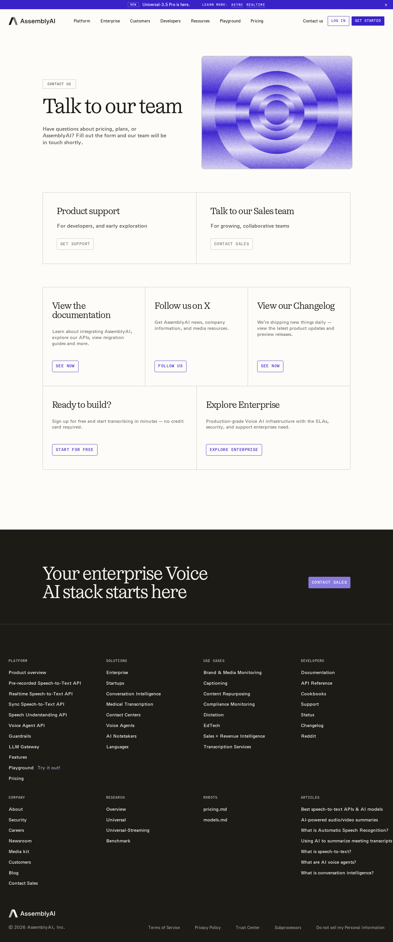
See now (65, 366)
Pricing (257, 21)
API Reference (316, 683)
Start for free (75, 449)
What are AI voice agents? (328, 862)
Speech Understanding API (38, 715)
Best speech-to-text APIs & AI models (342, 809)
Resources (200, 21)
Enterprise (110, 21)
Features (18, 757)
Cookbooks (313, 693)
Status (307, 715)
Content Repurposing (226, 693)
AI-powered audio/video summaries (339, 820)
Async (237, 4)
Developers (170, 21)
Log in (338, 21)
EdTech (211, 725)
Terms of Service (164, 927)
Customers (140, 21)
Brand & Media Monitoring (232, 672)
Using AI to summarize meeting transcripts (343, 841)
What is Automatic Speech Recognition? (343, 830)
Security (18, 820)
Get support (75, 243)
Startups (115, 683)
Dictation (213, 715)
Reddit (308, 736)
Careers (16, 830)
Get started (368, 21)
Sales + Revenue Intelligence (234, 736)
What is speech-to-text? (326, 851)
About (16, 809)
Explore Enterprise (234, 449)
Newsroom (20, 841)
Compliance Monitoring (229, 704)
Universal (116, 820)
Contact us (313, 21)
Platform (82, 21)
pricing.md (215, 809)
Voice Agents (120, 725)
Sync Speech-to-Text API (36, 704)
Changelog (312, 725)
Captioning (215, 683)
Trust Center (248, 927)
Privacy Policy (208, 927)
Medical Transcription (129, 704)
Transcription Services (227, 746)
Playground (230, 21)
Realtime (256, 4)
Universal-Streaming (127, 830)
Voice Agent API (27, 725)
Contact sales (231, 243)
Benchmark (118, 841)
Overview (116, 809)
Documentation (318, 672)
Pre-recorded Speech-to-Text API (45, 683)
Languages (117, 746)
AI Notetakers (121, 736)
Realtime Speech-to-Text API (41, 693)
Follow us (170, 366)
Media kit (19, 851)
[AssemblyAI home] (32, 21)
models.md (215, 820)
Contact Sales (23, 883)
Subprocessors (288, 927)
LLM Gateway (24, 746)
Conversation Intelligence (133, 693)
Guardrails (20, 736)
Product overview (27, 672)
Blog (13, 873)
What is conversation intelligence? (337, 873)
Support (310, 704)
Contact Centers (123, 715)
